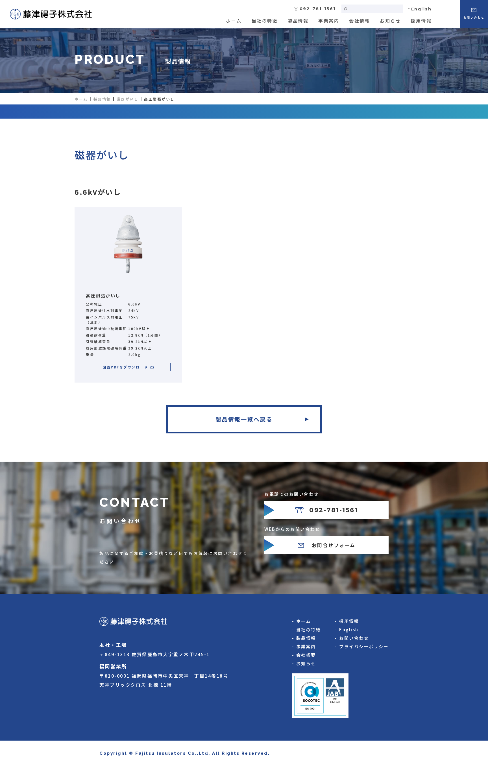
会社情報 (359, 20)
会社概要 (306, 655)
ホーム (234, 20)
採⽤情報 (421, 20)
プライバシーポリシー (364, 646)
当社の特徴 (265, 20)
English (421, 9)
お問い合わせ (354, 638)
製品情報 (297, 20)
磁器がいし (128, 99)
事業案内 (328, 20)
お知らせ (390, 20)
